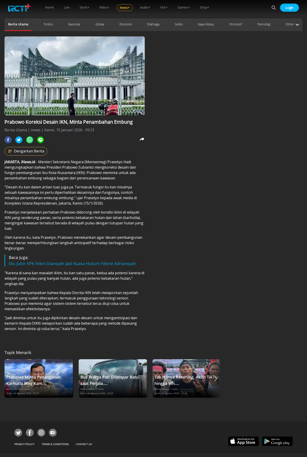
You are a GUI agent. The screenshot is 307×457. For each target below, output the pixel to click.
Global (100, 24)
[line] (40, 139)
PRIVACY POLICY (24, 444)
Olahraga (153, 24)
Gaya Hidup (206, 24)
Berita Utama (18, 24)
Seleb (178, 24)
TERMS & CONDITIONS (55, 444)
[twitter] (18, 139)
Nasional (74, 24)
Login (289, 7)
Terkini (48, 24)
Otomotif (235, 24)
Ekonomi (126, 24)
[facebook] (8, 139)
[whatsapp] (29, 139)
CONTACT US (84, 444)
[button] (215, 378)
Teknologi (263, 24)
